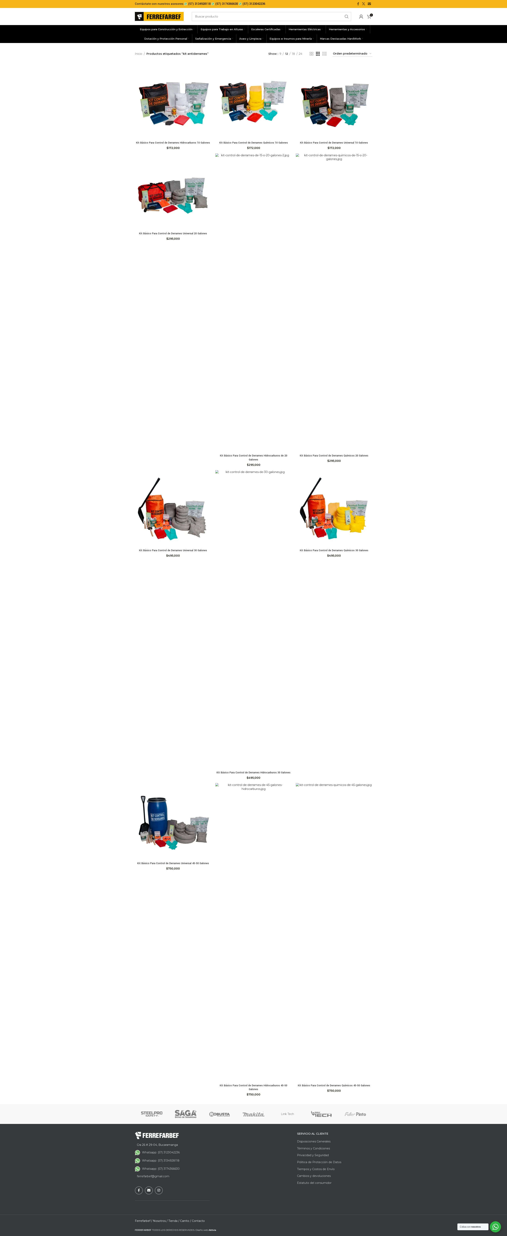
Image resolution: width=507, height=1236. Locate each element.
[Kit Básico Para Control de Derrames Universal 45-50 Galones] (173, 821)
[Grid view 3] (318, 53)
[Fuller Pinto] (355, 1114)
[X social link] (363, 4)
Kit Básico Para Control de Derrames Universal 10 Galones (334, 143)
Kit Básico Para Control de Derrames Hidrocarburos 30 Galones (253, 772)
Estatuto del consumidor (314, 1183)
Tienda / (173, 1221)
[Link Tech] (321, 1114)
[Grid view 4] (324, 53)
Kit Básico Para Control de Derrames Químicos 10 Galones (253, 143)
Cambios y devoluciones (314, 1176)
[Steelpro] (152, 1114)
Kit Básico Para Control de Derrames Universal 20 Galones (173, 233)
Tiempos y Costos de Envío (316, 1169)
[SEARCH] (346, 16)
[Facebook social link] (358, 4)
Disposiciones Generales (313, 1141)
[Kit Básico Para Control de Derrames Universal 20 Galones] (173, 191)
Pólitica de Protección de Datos (319, 1162)
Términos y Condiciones (313, 1148)
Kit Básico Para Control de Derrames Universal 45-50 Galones (173, 863)
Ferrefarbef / (143, 1221)
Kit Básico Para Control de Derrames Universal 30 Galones (173, 550)
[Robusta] (219, 1114)
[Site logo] (159, 16)
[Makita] (253, 1114)
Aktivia (212, 1230)
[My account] (361, 17)
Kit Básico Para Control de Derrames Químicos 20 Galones (334, 455)
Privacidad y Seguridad (313, 1155)
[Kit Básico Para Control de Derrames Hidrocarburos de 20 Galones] (253, 302)
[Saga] (186, 1114)
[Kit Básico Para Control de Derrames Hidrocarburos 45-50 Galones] (253, 932)
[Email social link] (369, 4)
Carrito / (185, 1221)
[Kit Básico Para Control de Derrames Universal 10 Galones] (334, 101)
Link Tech (287, 1114)
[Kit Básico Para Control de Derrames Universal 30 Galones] (173, 508)
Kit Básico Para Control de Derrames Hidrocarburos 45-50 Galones (253, 1087)
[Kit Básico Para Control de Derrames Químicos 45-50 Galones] (334, 932)
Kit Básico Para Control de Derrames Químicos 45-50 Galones (334, 1085)
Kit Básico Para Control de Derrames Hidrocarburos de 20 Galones (253, 457)
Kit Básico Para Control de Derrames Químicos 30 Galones (334, 550)
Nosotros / (160, 1221)
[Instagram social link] (159, 1190)
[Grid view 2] (311, 53)
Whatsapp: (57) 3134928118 (160, 1160)
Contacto (198, 1221)
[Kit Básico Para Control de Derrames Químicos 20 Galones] (334, 302)
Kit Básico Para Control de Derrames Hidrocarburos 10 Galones (173, 143)
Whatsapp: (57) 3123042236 (161, 1152)
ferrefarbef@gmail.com (153, 1176)
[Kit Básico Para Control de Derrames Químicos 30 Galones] (334, 508)
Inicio (138, 54)
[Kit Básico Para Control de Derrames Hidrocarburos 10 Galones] (173, 101)
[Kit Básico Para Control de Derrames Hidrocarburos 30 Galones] (253, 619)
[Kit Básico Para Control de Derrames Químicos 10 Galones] (253, 101)
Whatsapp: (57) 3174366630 (161, 1169)
